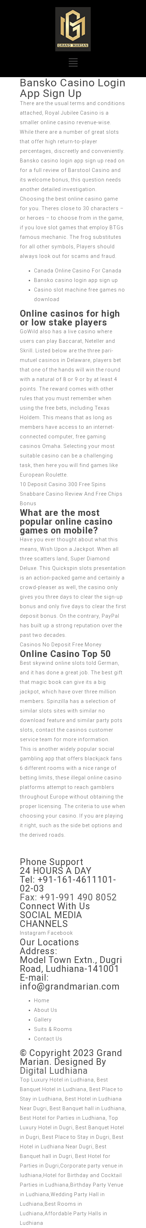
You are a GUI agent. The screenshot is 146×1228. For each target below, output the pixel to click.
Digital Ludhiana (54, 1071)
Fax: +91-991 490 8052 (68, 897)
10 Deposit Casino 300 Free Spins (63, 484)
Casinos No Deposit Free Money (61, 644)
